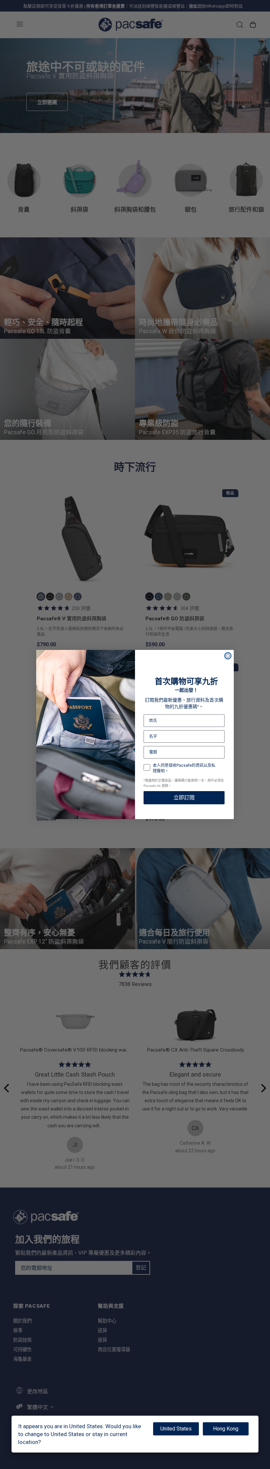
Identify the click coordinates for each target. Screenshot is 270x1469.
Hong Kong (225, 1429)
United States (176, 1429)
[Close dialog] (228, 656)
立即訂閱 (184, 797)
